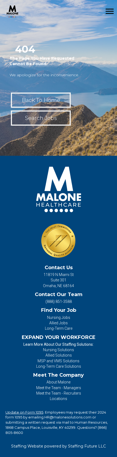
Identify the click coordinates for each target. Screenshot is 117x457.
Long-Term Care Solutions (58, 366)
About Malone (58, 382)
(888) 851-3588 (58, 301)
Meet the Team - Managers (58, 388)
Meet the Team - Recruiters (58, 393)
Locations (58, 398)
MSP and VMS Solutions (58, 361)
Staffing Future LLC (87, 446)
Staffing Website (27, 446)
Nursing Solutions (58, 350)
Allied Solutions (58, 355)
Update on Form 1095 (24, 412)
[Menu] (109, 11)
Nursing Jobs (58, 317)
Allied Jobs (58, 323)
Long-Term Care (58, 328)
